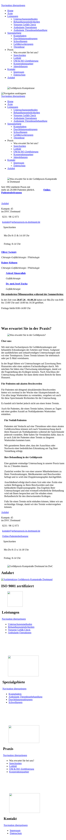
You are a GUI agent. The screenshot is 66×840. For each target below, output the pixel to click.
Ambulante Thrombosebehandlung (30, 30)
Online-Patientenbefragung (15, 536)
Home (10, 10)
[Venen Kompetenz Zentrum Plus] (24, 742)
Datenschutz (19, 74)
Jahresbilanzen (21, 66)
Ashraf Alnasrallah (16, 273)
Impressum (19, 72)
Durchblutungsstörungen (25, 38)
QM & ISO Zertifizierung (26, 61)
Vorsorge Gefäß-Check (25, 24)
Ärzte (10, 13)
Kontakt (11, 69)
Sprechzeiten (20, 55)
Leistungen (12, 16)
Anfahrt (11, 77)
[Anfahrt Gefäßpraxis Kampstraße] (26, 579)
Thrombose (19, 47)
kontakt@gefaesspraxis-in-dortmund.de (21, 222)
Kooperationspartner (23, 63)
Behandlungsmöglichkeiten (27, 21)
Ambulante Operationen (25, 27)
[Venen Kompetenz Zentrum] (23, 675)
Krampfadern (20, 35)
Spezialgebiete (14, 33)
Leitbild (17, 58)
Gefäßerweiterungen (23, 44)
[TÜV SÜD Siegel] (15, 606)
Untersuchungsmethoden (26, 19)
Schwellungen (20, 41)
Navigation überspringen (13, 5)
